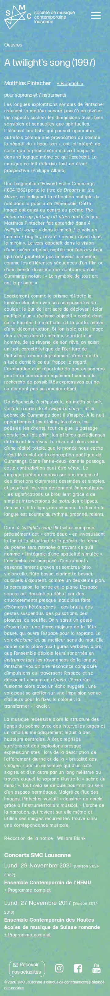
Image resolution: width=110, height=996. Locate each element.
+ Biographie (70, 84)
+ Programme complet (27, 890)
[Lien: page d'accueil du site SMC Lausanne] (39, 17)
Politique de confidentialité (66, 982)
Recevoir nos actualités (26, 968)
